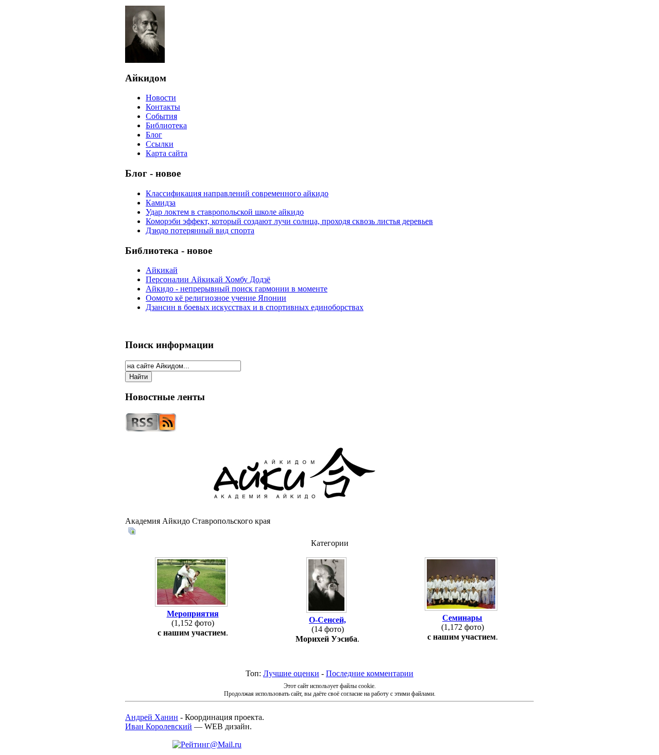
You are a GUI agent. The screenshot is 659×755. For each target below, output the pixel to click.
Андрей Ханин (151, 717)
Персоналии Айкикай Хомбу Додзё (208, 279)
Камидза (161, 202)
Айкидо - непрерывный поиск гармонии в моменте (236, 288)
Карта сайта (166, 153)
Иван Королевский (158, 726)
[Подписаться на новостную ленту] (151, 429)
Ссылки (160, 144)
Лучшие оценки (291, 673)
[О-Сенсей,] (327, 610)
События (161, 116)
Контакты (163, 106)
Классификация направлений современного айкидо (237, 193)
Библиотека (166, 125)
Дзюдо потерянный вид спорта (200, 230)
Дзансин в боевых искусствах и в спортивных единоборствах (254, 307)
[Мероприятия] (192, 604)
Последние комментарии (369, 673)
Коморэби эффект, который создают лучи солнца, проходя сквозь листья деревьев (289, 221)
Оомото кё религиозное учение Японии (216, 298)
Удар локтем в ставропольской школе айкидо (225, 212)
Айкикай (162, 270)
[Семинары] (462, 608)
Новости (161, 97)
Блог (154, 134)
